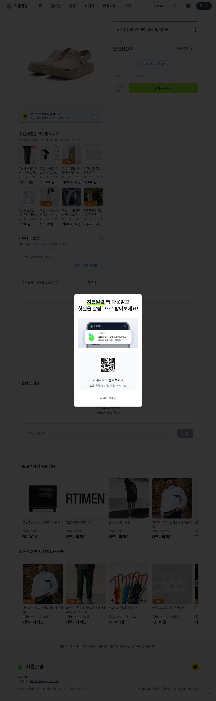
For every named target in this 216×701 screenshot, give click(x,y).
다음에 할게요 (108, 398)
